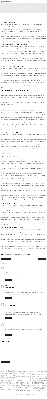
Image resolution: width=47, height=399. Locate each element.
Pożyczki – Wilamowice (6, 258)
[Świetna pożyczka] (23, 2)
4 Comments (19, 20)
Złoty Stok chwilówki (8, 254)
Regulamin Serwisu (16, 394)
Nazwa (2, 355)
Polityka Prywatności (22, 394)
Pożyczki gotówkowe (10, 20)
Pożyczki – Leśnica (42, 258)
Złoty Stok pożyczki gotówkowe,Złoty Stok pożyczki (21, 254)
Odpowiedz (8, 279)
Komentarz (3, 346)
